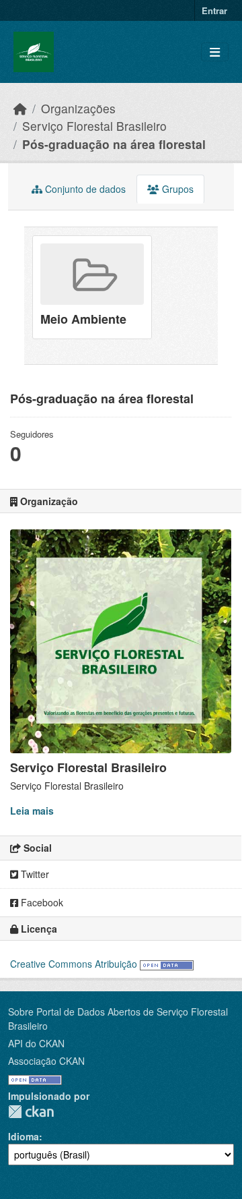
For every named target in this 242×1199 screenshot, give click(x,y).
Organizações (78, 108)
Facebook (40, 902)
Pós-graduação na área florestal (114, 144)
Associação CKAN (46, 1061)
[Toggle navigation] (215, 52)
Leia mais (32, 810)
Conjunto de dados (84, 189)
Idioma (23, 1136)
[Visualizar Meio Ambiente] (92, 287)
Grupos (176, 189)
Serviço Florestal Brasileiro (94, 125)
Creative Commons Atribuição (73, 963)
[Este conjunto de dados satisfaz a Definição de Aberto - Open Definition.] (167, 963)
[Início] (20, 108)
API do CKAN (36, 1043)
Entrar (214, 10)
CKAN (31, 1112)
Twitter (33, 874)
